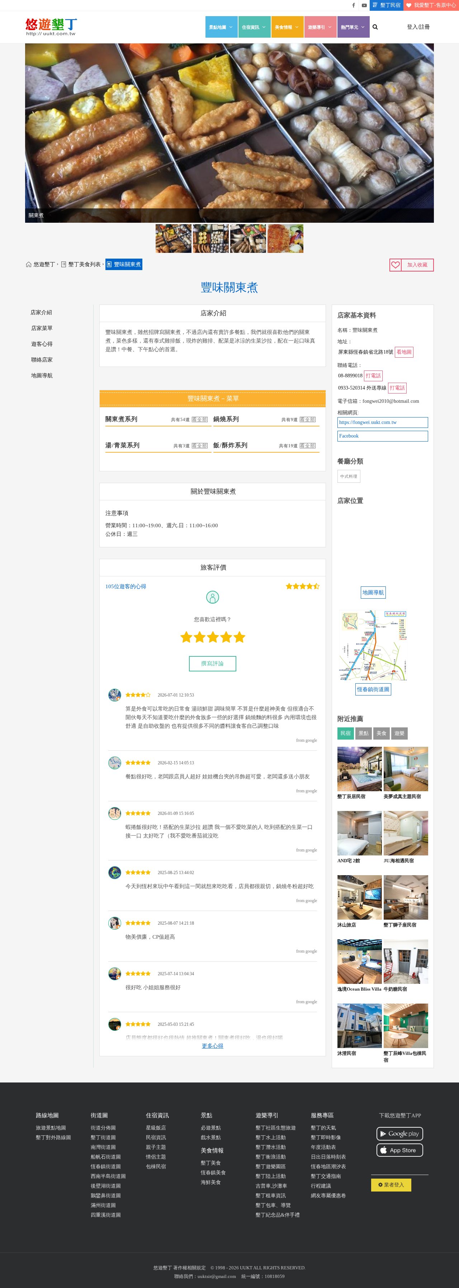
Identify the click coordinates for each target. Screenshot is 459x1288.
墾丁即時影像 (326, 1137)
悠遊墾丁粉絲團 (353, 5)
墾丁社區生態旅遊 (276, 1128)
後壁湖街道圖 (106, 1186)
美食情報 (283, 27)
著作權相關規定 (189, 1267)
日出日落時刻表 (328, 1157)
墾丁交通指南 (326, 1176)
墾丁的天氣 (323, 1128)
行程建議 (321, 1186)
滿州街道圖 (103, 1205)
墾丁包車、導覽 (273, 1205)
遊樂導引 (316, 27)
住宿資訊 (250, 27)
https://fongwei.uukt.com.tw (368, 422)
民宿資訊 (156, 1137)
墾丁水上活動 (271, 1137)
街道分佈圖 (103, 1128)
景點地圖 (217, 27)
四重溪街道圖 (106, 1215)
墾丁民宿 (390, 5)
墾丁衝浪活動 (271, 1157)
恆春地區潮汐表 (328, 1166)
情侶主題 (156, 1157)
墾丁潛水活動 (271, 1147)
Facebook (349, 436)
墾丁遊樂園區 (271, 1166)
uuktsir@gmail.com (217, 1276)
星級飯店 (156, 1128)
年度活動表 (323, 1147)
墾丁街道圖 (103, 1137)
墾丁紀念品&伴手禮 (278, 1215)
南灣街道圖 (103, 1147)
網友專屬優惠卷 (328, 1195)
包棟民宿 (156, 1166)
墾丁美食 (211, 1163)
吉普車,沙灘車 (271, 1186)
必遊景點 (211, 1128)
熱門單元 (349, 27)
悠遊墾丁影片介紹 (364, 5)
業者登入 (393, 1185)
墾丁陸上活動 (271, 1176)
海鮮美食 (211, 1182)
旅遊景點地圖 (51, 1128)
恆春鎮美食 (213, 1172)
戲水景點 (211, 1137)
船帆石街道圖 (106, 1157)
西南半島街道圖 (108, 1176)
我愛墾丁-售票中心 (435, 5)
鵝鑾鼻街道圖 (106, 1195)
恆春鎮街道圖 (106, 1166)
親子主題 (156, 1147)
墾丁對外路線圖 (53, 1137)
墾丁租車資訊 (271, 1195)
